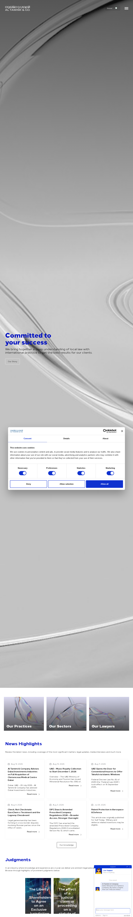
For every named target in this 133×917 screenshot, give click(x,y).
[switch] (52, 473)
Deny (28, 484)
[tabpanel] (24, 714)
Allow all (104, 484)
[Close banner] (122, 431)
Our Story (12, 361)
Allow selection (67, 484)
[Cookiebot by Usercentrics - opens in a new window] (105, 431)
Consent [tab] (27, 438)
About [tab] (105, 438)
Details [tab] (66, 438)
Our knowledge (66, 845)
